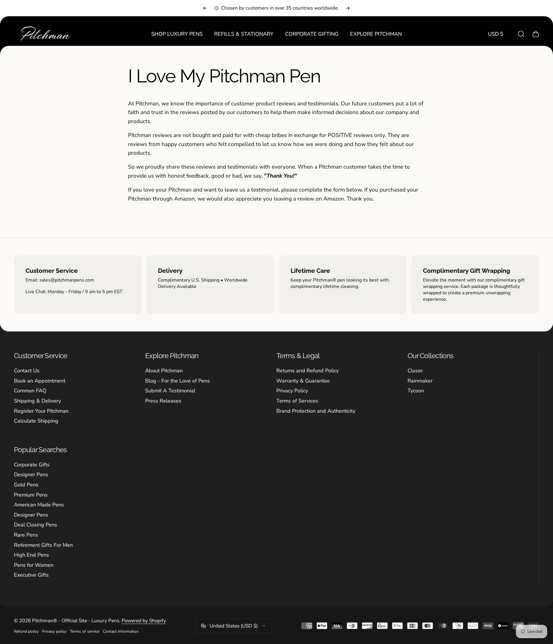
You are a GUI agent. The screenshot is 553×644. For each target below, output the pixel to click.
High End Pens (31, 555)
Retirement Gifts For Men (43, 545)
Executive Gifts (31, 575)
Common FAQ (30, 390)
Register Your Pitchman (41, 411)
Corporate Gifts (32, 464)
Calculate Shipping (36, 421)
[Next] (347, 8)
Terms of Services (297, 401)
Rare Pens (26, 535)
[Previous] (205, 8)
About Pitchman (164, 370)
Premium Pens (31, 495)
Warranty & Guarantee (303, 381)
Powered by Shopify (144, 620)
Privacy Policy (292, 390)
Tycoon (416, 390)
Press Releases (163, 401)
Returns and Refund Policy (307, 370)
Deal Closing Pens (35, 525)
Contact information (121, 631)
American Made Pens (39, 505)
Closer (415, 370)
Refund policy (26, 631)
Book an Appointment (39, 381)
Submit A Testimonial (170, 390)
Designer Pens (31, 474)
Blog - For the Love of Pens (177, 381)
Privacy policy (54, 631)
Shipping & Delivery (37, 401)
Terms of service (84, 631)
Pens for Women (33, 565)
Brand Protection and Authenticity (315, 411)
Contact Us (26, 370)
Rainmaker (420, 381)
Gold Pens (26, 484)
